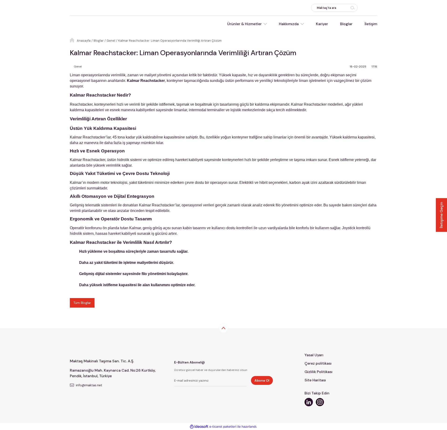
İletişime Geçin (441, 215)
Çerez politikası (318, 363)
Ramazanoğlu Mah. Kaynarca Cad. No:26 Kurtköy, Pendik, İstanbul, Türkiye (113, 373)
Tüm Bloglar (82, 303)
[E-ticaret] (223, 426)
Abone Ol (261, 380)
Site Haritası (315, 380)
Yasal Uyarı (314, 355)
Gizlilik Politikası (318, 371)
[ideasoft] (199, 426)
